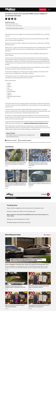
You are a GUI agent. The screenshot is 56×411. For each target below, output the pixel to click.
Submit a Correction (12, 140)
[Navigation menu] (49, 10)
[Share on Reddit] (12, 19)
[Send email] (15, 19)
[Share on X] (6, 19)
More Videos (47, 235)
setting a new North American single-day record (36, 123)
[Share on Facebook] (9, 19)
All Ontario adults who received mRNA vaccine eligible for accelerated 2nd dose (26, 15)
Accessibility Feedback (25, 140)
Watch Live (42, 9)
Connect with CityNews (11, 197)
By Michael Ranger (9, 22)
